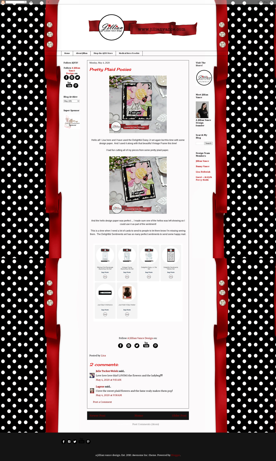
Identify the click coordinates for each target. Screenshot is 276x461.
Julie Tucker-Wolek (107, 371)
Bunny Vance (202, 166)
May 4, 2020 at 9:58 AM (109, 395)
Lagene (100, 386)
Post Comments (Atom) (145, 424)
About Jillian (81, 53)
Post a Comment (102, 402)
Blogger (175, 455)
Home (67, 53)
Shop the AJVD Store (103, 53)
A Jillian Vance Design (140, 338)
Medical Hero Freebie (129, 53)
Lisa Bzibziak (203, 172)
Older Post (179, 415)
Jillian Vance (202, 161)
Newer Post (97, 415)
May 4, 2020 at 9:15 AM (108, 379)
